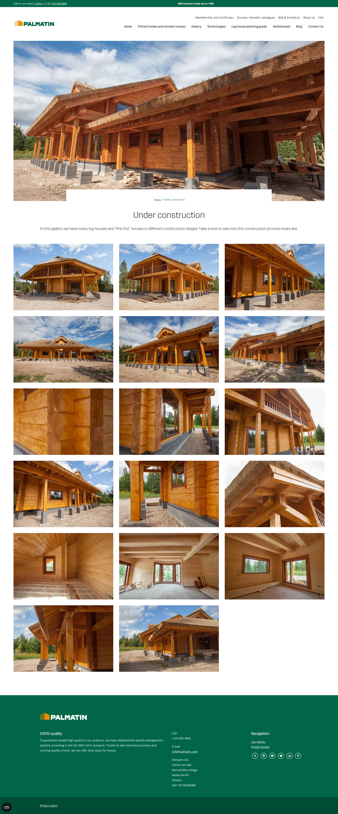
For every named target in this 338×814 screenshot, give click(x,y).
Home (128, 26)
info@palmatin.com (185, 751)
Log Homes (258, 742)
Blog (299, 26)
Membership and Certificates (215, 17)
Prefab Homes (260, 747)
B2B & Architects (289, 17)
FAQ (321, 17)
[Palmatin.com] (34, 23)
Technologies (216, 26)
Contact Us (316, 26)
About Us (309, 17)
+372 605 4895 (59, 3)
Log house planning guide (249, 26)
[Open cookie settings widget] (6, 807)
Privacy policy (49, 805)
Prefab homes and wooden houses (162, 26)
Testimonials (281, 26)
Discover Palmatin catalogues (256, 17)
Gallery (196, 26)
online (38, 3)
